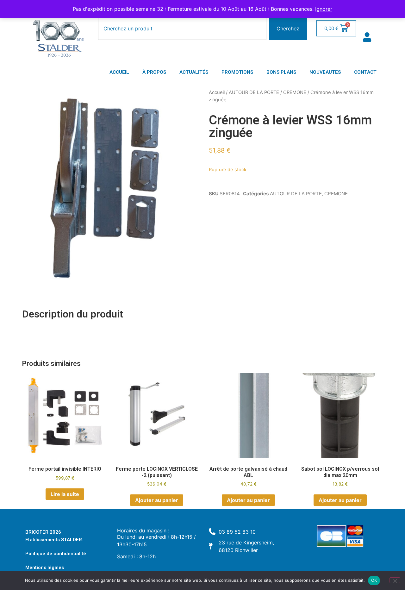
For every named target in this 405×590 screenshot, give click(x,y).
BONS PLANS (281, 72)
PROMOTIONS (237, 72)
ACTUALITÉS (193, 72)
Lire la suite (65, 494)
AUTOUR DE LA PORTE (254, 92)
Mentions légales (44, 567)
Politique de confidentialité (55, 553)
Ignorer (323, 9)
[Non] (394, 580)
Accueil (217, 92)
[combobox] (182, 28)
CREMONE (294, 92)
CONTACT (365, 72)
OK (374, 580)
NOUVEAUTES (325, 72)
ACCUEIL (119, 72)
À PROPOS (154, 72)
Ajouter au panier (156, 500)
